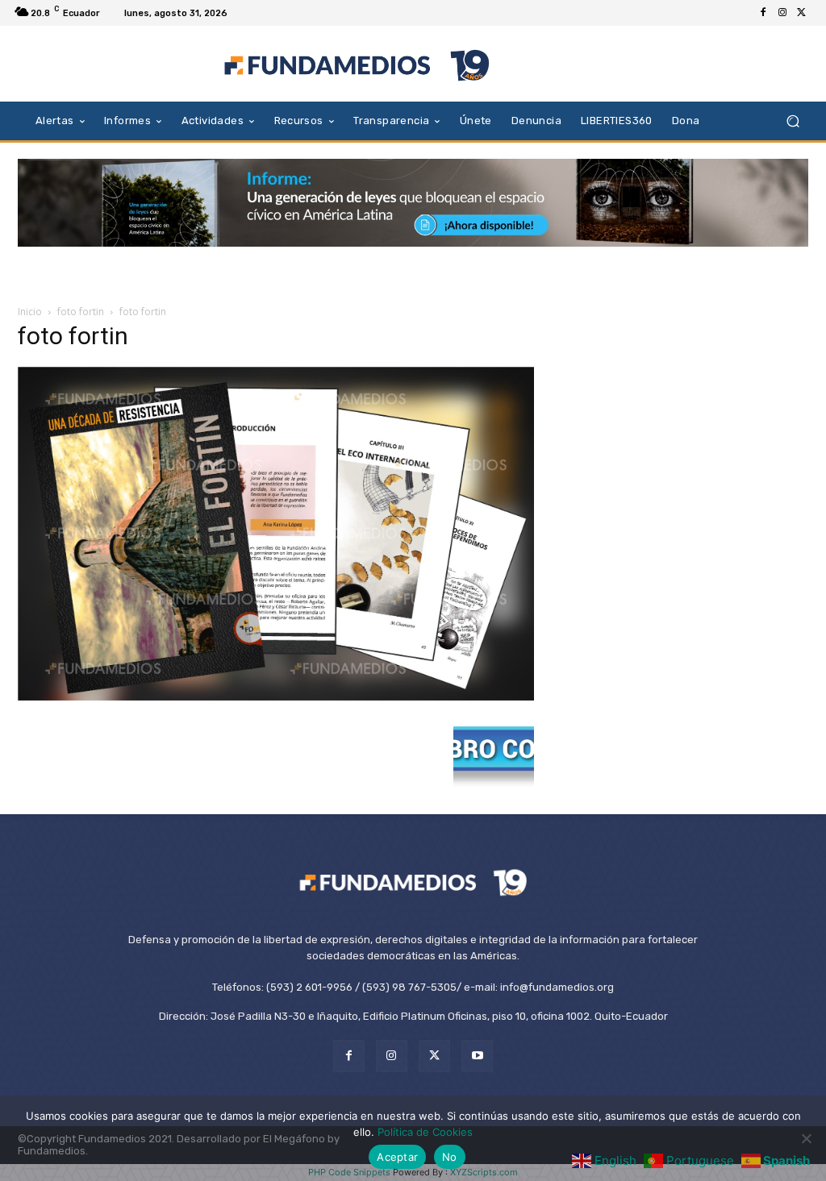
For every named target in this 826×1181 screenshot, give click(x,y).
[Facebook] (763, 13)
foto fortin (80, 311)
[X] (801, 13)
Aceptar (397, 1156)
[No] (806, 1138)
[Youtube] (477, 1055)
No (449, 1156)
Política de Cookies (425, 1131)
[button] (792, 120)
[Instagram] (782, 13)
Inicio (30, 311)
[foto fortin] (276, 696)
